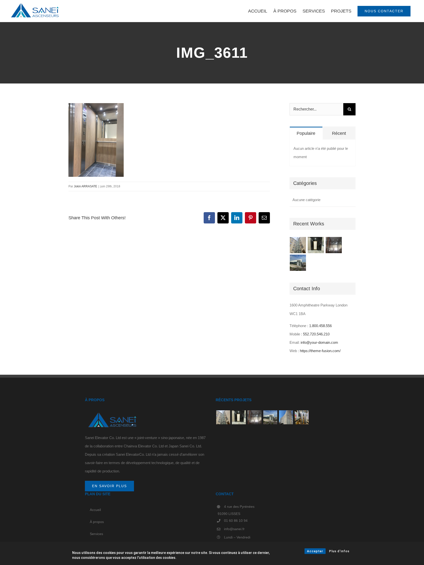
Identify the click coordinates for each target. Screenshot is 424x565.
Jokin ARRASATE (85, 186)
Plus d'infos (339, 551)
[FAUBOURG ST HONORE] (298, 245)
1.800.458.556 (320, 326)
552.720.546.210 (316, 334)
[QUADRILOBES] (301, 417)
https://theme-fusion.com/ (320, 351)
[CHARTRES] (333, 245)
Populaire (306, 133)
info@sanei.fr (234, 529)
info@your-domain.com (319, 342)
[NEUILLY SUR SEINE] (315, 245)
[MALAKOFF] (285, 417)
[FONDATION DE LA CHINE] (298, 263)
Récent (339, 133)
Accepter (315, 551)
